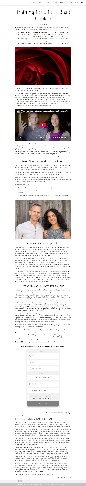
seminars (39, 2)
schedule (54, 2)
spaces (69, 2)
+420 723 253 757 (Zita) (55, 484)
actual (32, 2)
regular (47, 2)
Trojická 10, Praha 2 (25, 484)
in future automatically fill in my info (39, 396)
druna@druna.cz (40, 484)
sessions (62, 2)
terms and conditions (44, 398)
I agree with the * (40, 398)
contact (76, 2)
